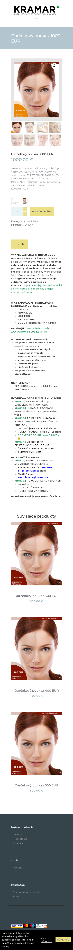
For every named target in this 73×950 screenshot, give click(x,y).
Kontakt (18, 867)
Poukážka (32, 221)
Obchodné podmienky (26, 892)
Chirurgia (18, 834)
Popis (20, 243)
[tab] (19, 243)
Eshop (16, 896)
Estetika (18, 843)
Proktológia (20, 838)
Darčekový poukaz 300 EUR (37, 596)
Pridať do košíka (42, 211)
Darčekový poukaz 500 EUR (36, 785)
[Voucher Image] (19, 201)
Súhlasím (63, 939)
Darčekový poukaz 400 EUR (36, 690)
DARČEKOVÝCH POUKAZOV (31, 404)
